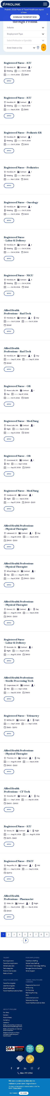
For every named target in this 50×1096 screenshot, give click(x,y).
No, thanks (13, 1093)
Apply (9, 81)
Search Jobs (43, 47)
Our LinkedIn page (24, 1068)
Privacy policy (17, 1088)
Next (25, 940)
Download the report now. (25, 17)
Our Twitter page (18, 1068)
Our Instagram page (31, 1068)
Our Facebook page (11, 1068)
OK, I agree (23, 1093)
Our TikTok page (38, 1068)
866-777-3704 (26, 1073)
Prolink (11, 4)
